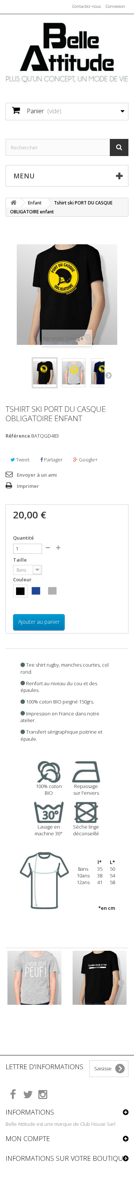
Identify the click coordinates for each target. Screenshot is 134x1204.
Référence (18, 435)
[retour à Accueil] (13, 202)
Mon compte (28, 1138)
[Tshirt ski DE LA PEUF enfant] (34, 978)
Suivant (108, 375)
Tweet (22, 459)
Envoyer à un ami (37, 474)
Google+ (88, 459)
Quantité (23, 537)
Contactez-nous (86, 6)
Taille (20, 559)
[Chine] (52, 591)
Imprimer (28, 486)
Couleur (23, 579)
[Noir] (20, 591)
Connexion (115, 6)
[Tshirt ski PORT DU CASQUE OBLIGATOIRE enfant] (45, 372)
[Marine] (35, 591)
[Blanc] (68, 591)
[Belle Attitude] (67, 52)
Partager (53, 459)
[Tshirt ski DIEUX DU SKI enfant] (99, 978)
